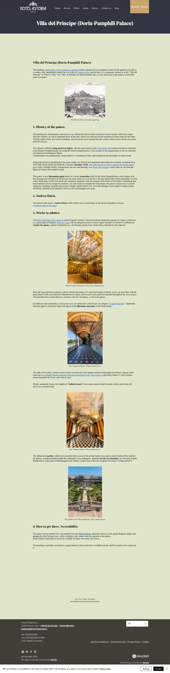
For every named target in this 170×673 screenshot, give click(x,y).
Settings (146, 668)
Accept (158, 668)
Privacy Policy (134, 641)
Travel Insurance (118, 641)
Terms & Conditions (100, 641)
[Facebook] (31, 651)
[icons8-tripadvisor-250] (26, 651)
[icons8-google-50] (22, 651)
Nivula (54, 660)
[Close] (166, 669)
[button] (139, 6)
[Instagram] (35, 651)
